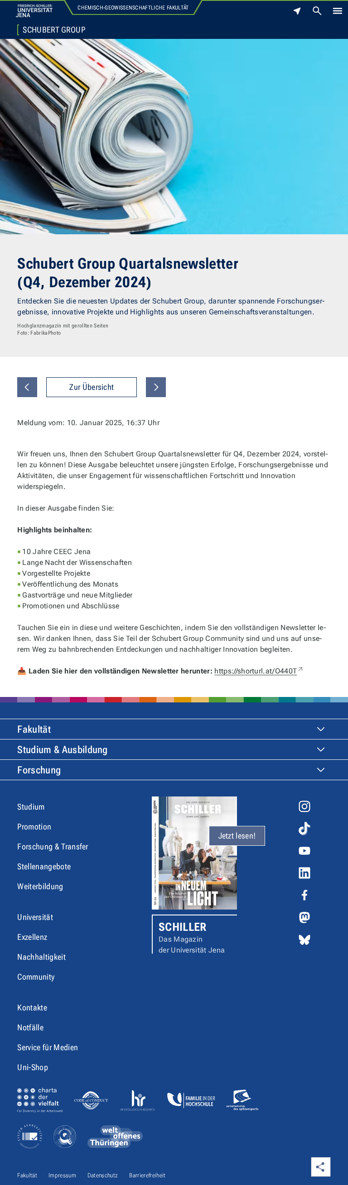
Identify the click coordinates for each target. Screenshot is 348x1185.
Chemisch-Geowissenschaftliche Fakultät (132, 8)
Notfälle (30, 1027)
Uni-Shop (32, 1067)
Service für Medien (47, 1047)
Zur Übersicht (91, 387)
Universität (35, 917)
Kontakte (32, 1007)
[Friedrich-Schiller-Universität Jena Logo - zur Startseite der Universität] (34, 11)
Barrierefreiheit (147, 1175)
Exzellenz (32, 937)
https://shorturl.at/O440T (259, 671)
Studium (30, 806)
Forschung (39, 770)
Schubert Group (54, 29)
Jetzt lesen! (237, 835)
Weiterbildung (40, 886)
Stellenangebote (44, 866)
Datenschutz (102, 1175)
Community (35, 976)
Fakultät (34, 729)
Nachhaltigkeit (41, 957)
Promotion (34, 826)
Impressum (62, 1175)
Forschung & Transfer (52, 846)
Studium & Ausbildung (62, 749)
